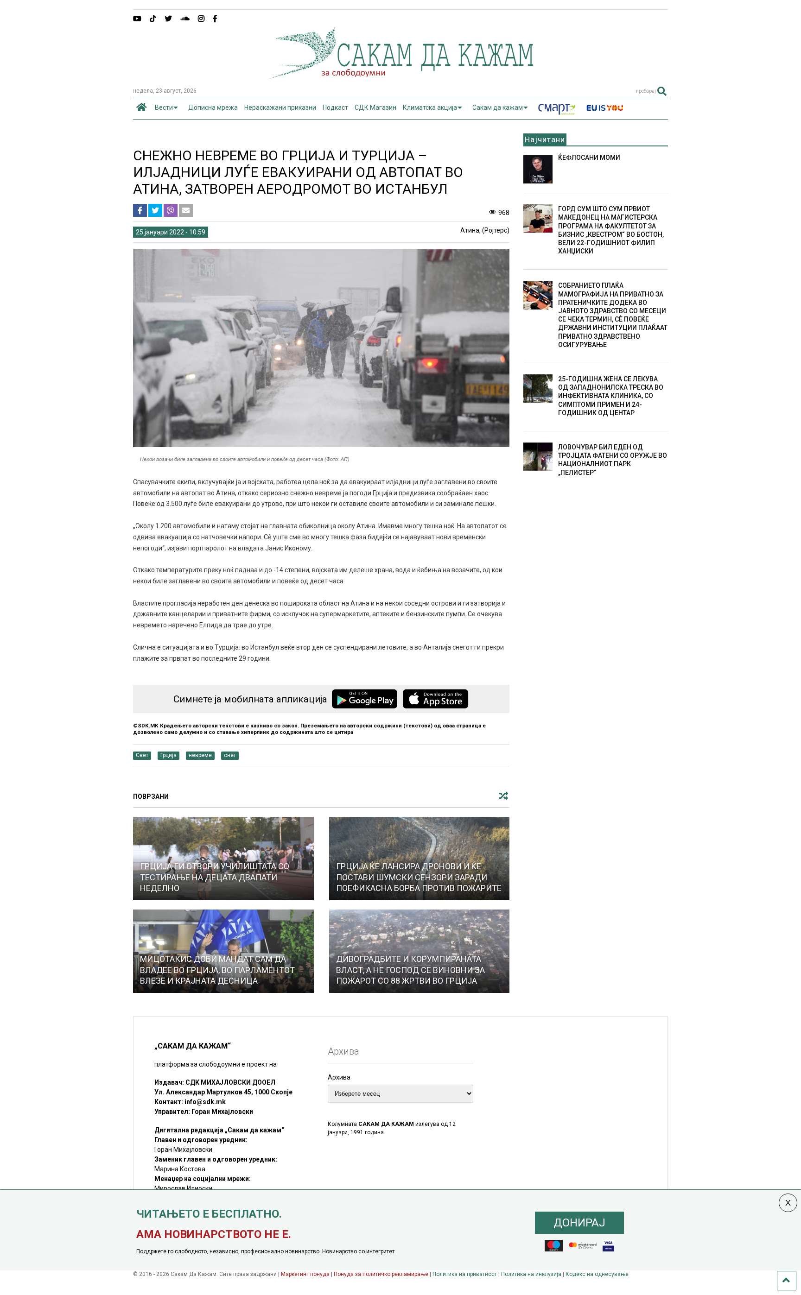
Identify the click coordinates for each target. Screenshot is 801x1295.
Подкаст (335, 107)
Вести (164, 107)
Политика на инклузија (531, 1274)
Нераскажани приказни (280, 107)
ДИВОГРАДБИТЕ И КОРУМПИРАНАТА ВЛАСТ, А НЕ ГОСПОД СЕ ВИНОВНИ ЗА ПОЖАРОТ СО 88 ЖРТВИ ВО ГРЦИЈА (410, 969)
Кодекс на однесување (597, 1274)
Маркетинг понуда (306, 1274)
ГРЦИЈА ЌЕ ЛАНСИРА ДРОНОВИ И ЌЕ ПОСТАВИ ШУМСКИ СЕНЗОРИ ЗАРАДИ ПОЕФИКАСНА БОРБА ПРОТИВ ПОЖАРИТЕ (419, 877)
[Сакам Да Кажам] (400, 76)
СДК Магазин (375, 107)
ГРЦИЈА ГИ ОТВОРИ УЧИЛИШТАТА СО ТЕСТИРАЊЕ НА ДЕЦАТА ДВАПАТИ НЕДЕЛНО (214, 877)
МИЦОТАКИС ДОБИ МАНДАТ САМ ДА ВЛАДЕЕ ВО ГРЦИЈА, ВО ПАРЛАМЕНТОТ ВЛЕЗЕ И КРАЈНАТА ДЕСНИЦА (217, 969)
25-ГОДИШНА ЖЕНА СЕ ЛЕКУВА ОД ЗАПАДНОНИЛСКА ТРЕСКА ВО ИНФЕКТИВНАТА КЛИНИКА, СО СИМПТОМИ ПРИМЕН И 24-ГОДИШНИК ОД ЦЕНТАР (610, 396)
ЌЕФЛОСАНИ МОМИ (589, 157)
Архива (339, 1077)
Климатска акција (430, 107)
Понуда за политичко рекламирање (381, 1274)
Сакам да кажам (497, 107)
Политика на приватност (464, 1274)
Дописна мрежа (213, 107)
